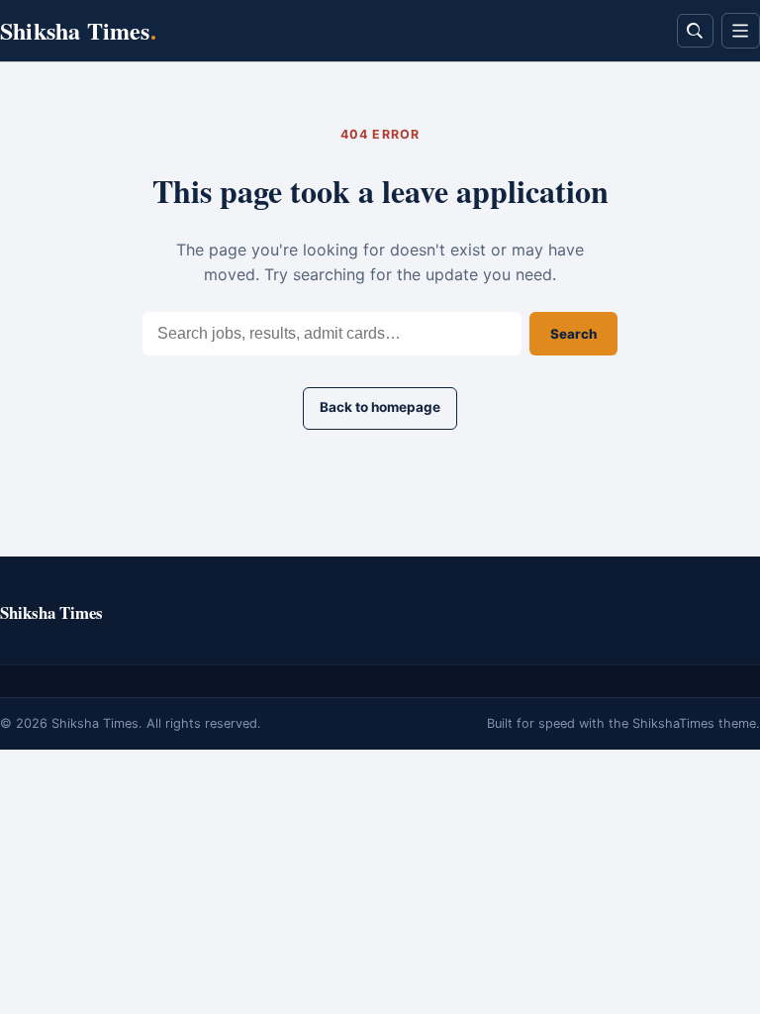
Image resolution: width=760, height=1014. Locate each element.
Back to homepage (380, 407)
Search (573, 334)
